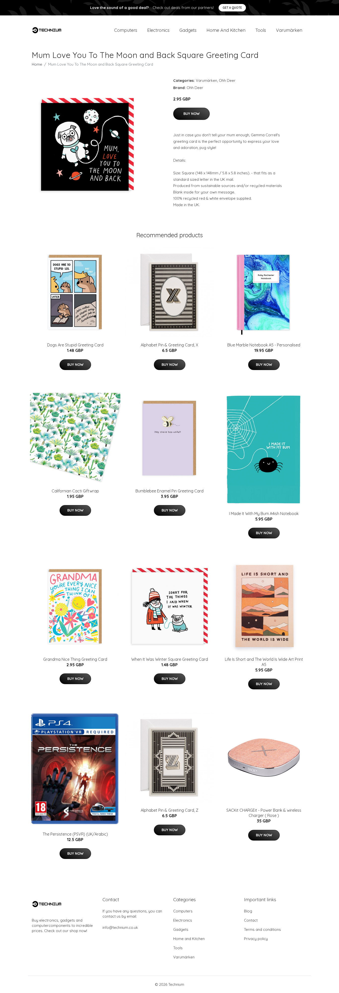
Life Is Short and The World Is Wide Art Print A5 (264, 662)
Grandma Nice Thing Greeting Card (75, 659)
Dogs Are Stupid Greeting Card (75, 344)
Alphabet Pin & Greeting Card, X (169, 344)
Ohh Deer (227, 80)
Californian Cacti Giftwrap (75, 490)
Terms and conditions (262, 929)
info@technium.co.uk (120, 927)
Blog (248, 911)
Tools (260, 30)
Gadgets (188, 30)
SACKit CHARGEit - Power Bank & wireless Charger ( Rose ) (263, 813)
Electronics (158, 30)
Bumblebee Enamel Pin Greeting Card (169, 490)
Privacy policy (256, 938)
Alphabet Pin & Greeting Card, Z (169, 810)
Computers (125, 30)
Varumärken (289, 30)
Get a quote (232, 7)
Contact (251, 920)
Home (37, 64)
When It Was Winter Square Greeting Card (169, 659)
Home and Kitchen (225, 30)
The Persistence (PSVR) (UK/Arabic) (75, 834)
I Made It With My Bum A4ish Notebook (264, 513)
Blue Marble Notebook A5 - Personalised (263, 344)
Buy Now (191, 113)
